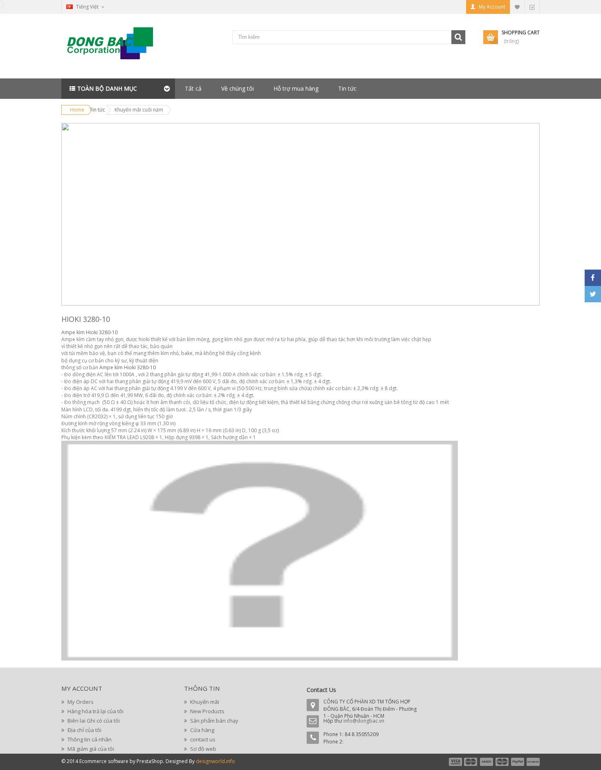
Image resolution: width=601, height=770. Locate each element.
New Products (206, 711)
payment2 (471, 762)
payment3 (487, 762)
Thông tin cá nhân (89, 739)
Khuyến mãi (204, 701)
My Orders (80, 701)
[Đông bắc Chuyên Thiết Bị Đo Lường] (112, 46)
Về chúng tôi (237, 88)
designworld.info (215, 761)
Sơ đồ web (202, 748)
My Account (492, 7)
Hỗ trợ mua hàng (296, 88)
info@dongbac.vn (363, 720)
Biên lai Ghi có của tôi (93, 720)
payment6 (532, 762)
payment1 (455, 762)
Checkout (531, 7)
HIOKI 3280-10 (85, 319)
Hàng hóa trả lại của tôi (94, 711)
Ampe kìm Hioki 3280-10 (89, 332)
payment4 (503, 762)
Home (77, 109)
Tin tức (347, 88)
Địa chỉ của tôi (83, 730)
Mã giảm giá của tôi (90, 748)
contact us (202, 739)
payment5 (517, 762)
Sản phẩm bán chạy (213, 720)
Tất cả (193, 88)
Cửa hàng (201, 730)
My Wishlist (517, 7)
